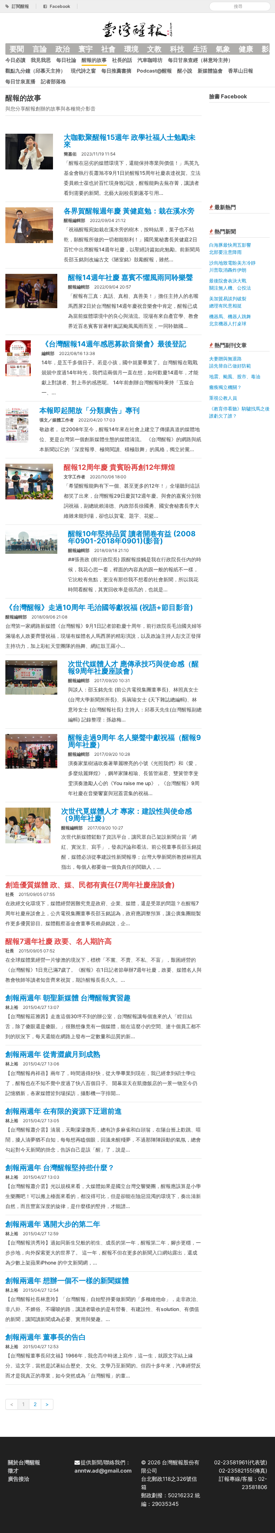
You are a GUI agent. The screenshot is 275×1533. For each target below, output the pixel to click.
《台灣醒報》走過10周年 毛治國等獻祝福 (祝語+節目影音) (99, 607)
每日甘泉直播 (20, 81)
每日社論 (66, 60)
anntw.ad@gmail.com (103, 1470)
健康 (246, 49)
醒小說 (184, 71)
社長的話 (122, 60)
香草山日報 (240, 71)
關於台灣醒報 (24, 1462)
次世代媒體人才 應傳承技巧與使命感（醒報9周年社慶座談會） (133, 667)
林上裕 (11, 1007)
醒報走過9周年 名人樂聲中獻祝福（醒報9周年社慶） (134, 741)
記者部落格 (53, 81)
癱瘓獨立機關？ (225, 387)
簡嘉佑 (70, 154)
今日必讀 (15, 60)
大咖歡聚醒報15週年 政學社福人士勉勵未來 (130, 141)
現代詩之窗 (83, 71)
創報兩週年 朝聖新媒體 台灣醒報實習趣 (68, 998)
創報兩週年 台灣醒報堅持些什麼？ (60, 1167)
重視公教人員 (223, 398)
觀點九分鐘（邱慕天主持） (35, 71)
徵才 (13, 1470)
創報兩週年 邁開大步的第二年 (52, 1224)
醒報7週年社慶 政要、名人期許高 (58, 941)
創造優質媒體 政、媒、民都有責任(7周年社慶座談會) (90, 885)
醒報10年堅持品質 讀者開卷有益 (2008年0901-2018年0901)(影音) (132, 537)
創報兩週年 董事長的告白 (45, 1337)
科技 (177, 49)
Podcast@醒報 (154, 71)
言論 (40, 49)
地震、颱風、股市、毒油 (234, 376)
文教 (154, 49)
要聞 (17, 49)
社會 (108, 49)
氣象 (223, 49)
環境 (131, 49)
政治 (63, 49)
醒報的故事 (94, 60)
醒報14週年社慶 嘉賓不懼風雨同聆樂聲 (130, 277)
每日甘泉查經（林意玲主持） (200, 60)
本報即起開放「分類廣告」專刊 (89, 410)
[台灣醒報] (137, 28)
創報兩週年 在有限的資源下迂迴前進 (63, 1111)
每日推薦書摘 (116, 71)
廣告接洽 (18, 1478)
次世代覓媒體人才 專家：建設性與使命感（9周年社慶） (126, 815)
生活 (200, 49)
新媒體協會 (210, 71)
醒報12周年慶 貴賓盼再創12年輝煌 (119, 467)
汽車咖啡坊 (150, 60)
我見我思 (41, 60)
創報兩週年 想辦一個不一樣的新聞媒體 (67, 1280)
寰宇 (85, 49)
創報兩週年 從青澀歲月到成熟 (52, 1054)
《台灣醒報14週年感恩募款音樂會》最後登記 (114, 344)
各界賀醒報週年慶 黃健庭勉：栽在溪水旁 (129, 211)
